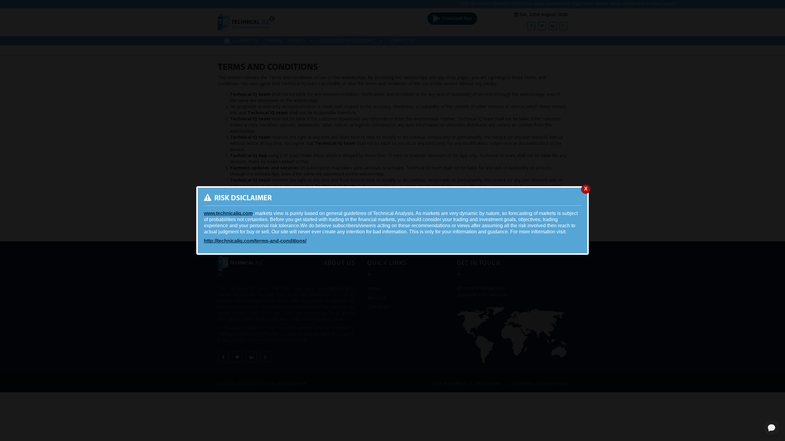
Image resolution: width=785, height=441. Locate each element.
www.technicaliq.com (228, 213)
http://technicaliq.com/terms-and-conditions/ (255, 240)
